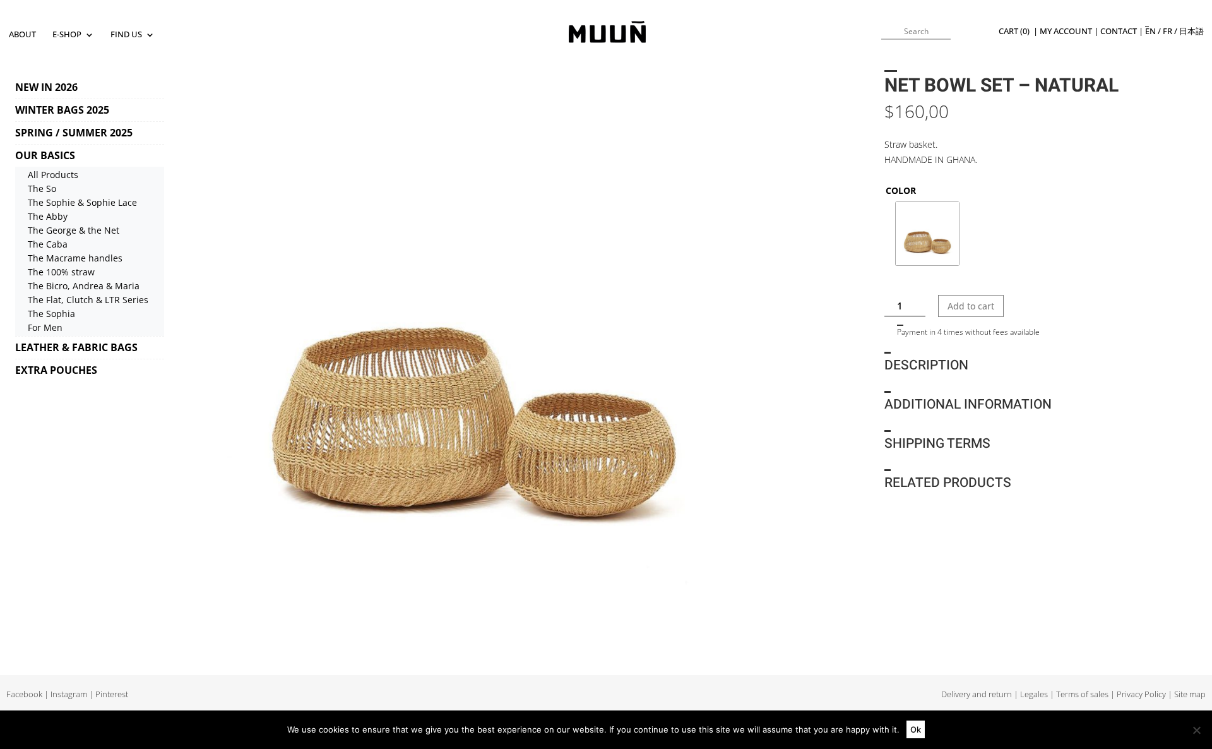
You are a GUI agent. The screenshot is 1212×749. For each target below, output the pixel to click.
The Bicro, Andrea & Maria (84, 286)
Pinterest (111, 694)
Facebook (24, 694)
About (22, 35)
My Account (1066, 31)
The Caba (48, 244)
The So (42, 189)
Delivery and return (976, 694)
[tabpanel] (473, 347)
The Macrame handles (75, 258)
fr (1167, 31)
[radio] (927, 233)
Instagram (68, 694)
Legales (1034, 694)
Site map (1190, 694)
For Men (45, 327)
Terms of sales (1082, 694)
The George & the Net (73, 230)
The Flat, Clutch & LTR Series (88, 300)
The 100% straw (61, 272)
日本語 (1191, 31)
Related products (947, 483)
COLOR (901, 190)
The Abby (48, 216)
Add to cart (971, 306)
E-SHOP (66, 35)
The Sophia (51, 314)
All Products (53, 175)
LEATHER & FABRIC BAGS (76, 347)
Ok (915, 729)
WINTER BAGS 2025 (62, 110)
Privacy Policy (1141, 694)
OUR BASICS (45, 155)
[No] (1196, 730)
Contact (1118, 31)
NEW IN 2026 (46, 87)
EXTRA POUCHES (56, 370)
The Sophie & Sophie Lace (82, 202)
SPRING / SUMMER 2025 (74, 133)
